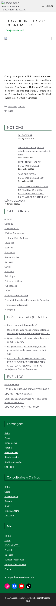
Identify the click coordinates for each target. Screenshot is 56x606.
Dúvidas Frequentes (14, 233)
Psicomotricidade (13, 280)
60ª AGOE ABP (25, 135)
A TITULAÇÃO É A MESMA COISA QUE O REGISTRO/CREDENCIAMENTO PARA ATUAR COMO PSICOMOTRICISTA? (26, 362)
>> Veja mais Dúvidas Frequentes (20, 369)
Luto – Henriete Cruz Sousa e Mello (24, 23)
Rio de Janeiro (11, 457)
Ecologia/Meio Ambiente (17, 237)
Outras (21, 106)
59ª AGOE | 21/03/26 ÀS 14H (18, 394)
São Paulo (9, 466)
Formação (9, 252)
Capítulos (9, 550)
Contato (8, 569)
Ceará (7, 438)
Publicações (10, 285)
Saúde (7, 290)
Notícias (12, 106)
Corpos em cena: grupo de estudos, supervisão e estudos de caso (34, 151)
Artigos (8, 218)
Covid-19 (8, 223)
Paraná (8, 447)
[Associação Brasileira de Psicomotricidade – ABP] (13, 6)
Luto (10, 110)
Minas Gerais (10, 442)
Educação (9, 242)
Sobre (7, 540)
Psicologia (9, 276)
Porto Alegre (11, 496)
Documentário (11, 228)
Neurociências (11, 257)
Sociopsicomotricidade (16, 295)
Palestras (9, 271)
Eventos (8, 247)
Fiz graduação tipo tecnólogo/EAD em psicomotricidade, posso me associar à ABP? (26, 350)
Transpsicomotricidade (16, 304)
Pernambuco (11, 452)
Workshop (9, 309)
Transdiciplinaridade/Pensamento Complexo (27, 300)
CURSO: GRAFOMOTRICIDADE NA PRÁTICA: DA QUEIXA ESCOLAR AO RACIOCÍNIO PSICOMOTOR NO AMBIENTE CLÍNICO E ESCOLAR (26, 193)
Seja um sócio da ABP (15, 564)
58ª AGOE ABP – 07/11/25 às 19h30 (21, 407)
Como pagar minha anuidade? (22, 325)
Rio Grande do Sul (13, 461)
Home (7, 535)
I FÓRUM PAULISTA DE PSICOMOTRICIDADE (26, 389)
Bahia (7, 433)
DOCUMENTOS (12, 545)
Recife (7, 505)
